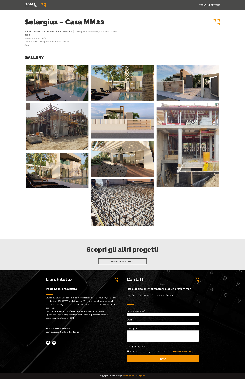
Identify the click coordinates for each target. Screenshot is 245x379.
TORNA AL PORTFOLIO (122, 261)
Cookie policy (140, 376)
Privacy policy (128, 376)
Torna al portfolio (209, 5)
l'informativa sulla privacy (183, 352)
